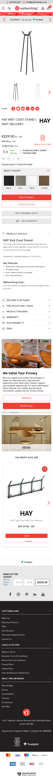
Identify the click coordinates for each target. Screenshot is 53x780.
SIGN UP (42, 582)
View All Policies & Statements (15, 673)
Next (50, 92)
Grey (20, 188)
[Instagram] (18, 594)
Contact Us (7, 639)
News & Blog (7, 685)
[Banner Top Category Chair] (26, 357)
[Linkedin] (32, 108)
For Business (7, 702)
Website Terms (8, 652)
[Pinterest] (37, 108)
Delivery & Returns (10, 622)
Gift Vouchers (8, 631)
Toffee (45, 188)
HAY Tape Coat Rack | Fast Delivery (26, 520)
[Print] (22, 108)
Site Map (6, 706)
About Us (6, 618)
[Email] (18, 108)
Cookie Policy (7, 668)
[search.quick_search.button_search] (9, 8)
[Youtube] (42, 594)
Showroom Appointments (13, 635)
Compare (28, 541)
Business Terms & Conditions (15, 656)
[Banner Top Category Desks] (26, 433)
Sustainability (8, 694)
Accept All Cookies (26, 406)
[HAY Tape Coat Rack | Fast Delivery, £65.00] (26, 486)
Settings (26, 398)
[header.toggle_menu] (4, 8)
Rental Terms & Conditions (14, 660)
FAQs (4, 626)
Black (9, 188)
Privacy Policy (8, 664)
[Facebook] (13, 108)
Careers (5, 698)
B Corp (5, 690)
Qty (3, 158)
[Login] (42, 8)
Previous (4, 19)
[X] (27, 108)
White (32, 188)
